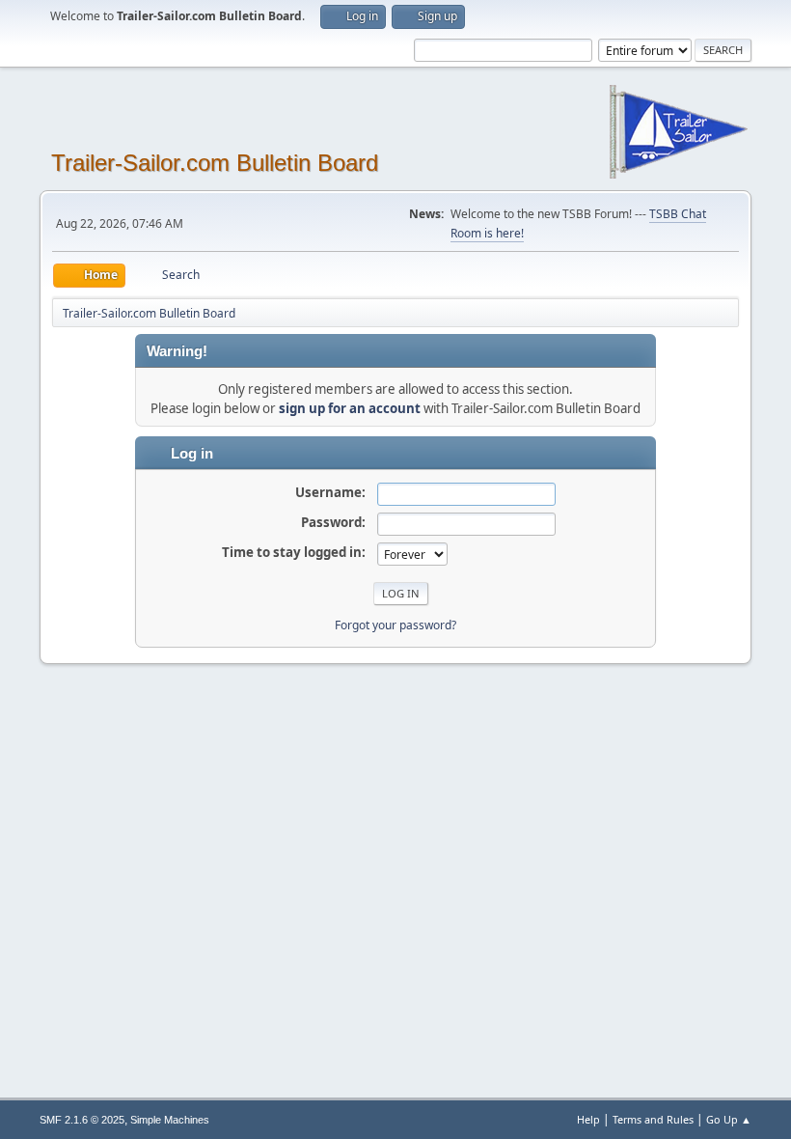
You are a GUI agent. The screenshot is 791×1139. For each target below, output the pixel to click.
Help (588, 1119)
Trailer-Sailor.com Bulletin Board (214, 163)
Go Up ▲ (728, 1119)
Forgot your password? (395, 625)
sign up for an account (350, 408)
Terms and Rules (653, 1119)
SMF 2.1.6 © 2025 (82, 1119)
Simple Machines (169, 1119)
